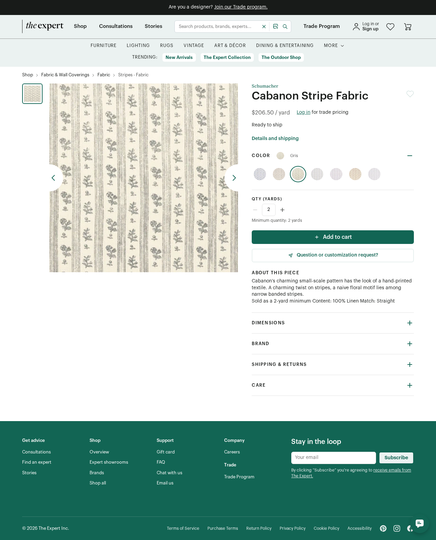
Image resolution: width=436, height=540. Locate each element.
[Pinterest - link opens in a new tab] (383, 528)
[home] (43, 26)
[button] (390, 27)
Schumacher (265, 86)
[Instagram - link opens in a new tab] (396, 528)
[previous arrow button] (56, 177)
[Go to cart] (408, 26)
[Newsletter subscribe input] (333, 458)
